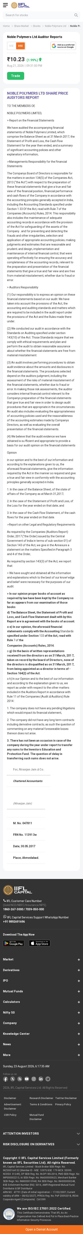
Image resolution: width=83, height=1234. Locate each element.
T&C (39, 632)
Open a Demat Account (41, 622)
